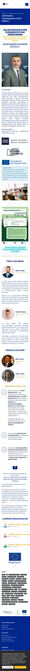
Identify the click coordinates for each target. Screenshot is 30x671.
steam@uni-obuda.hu (7, 639)
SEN (25, 593)
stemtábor (14, 599)
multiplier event (6, 591)
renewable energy (19, 593)
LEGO (16, 589)
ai (6, 574)
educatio (4, 580)
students (20, 599)
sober (3, 595)
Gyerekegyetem (5, 585)
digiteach (12, 578)
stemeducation (19, 595)
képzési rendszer (17, 587)
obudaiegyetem (22, 591)
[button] (3, 193)
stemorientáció (6, 599)
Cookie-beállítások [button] (7, 667)
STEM (13, 595)
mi (19, 589)
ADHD (3, 574)
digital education (12, 576)
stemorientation (14, 597)
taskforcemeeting (23, 601)
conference (23, 574)
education (10, 580)
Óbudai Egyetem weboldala (8, 650)
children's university (14, 574)
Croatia (4, 576)
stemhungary (5, 597)
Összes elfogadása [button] (20, 667)
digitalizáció (21, 576)
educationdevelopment (20, 580)
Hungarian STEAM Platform (17, 585)
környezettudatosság (7, 589)
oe (2, 593)
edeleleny (18, 578)
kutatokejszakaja (6, 587)
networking (14, 591)
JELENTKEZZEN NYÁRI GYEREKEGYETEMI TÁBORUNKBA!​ (15, 32)
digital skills (5, 578)
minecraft (23, 589)
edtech (24, 578)
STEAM (8, 595)
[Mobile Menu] (26, 4)
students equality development (9, 601)
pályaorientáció (9, 593)
